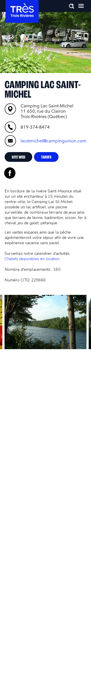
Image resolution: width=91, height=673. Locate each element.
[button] (81, 5)
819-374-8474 (35, 127)
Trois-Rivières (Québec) (47, 111)
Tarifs (46, 157)
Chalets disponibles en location (32, 258)
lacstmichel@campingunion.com (53, 140)
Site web (18, 157)
